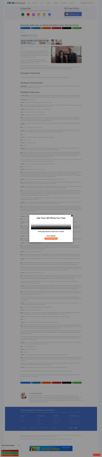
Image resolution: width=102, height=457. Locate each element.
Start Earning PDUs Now (51, 238)
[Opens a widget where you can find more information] (97, 454)
